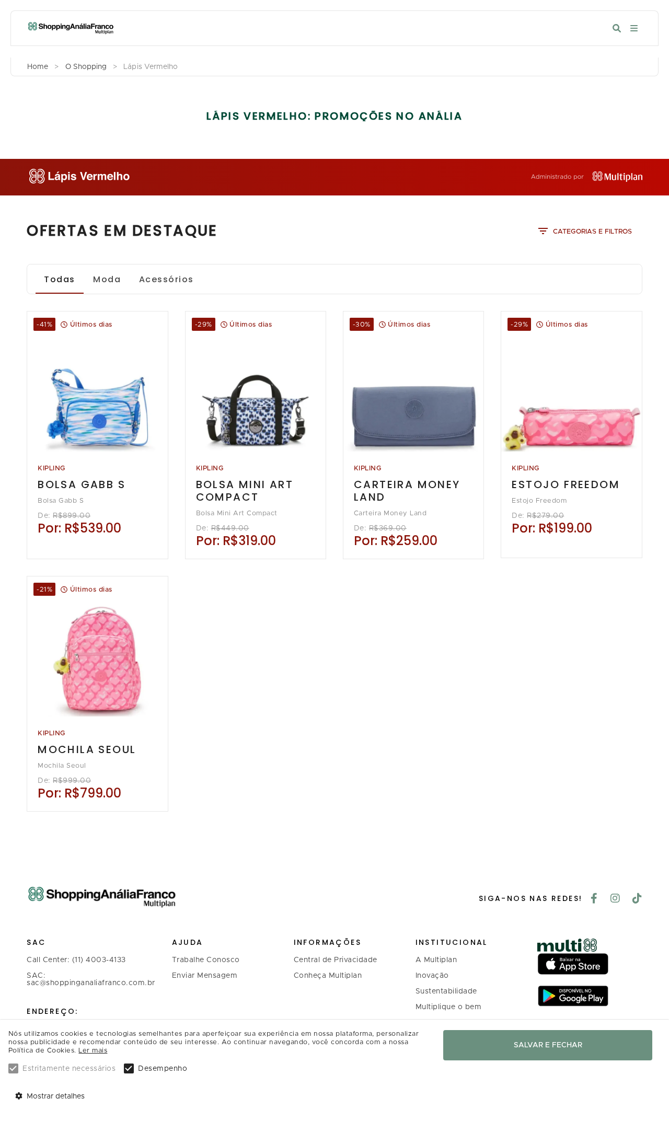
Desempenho (162, 1068)
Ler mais (92, 1050)
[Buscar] (617, 28)
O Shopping (86, 67)
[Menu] (634, 28)
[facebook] (594, 899)
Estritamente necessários (69, 1068)
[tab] (60, 279)
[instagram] (615, 899)
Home (37, 67)
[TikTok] (637, 899)
